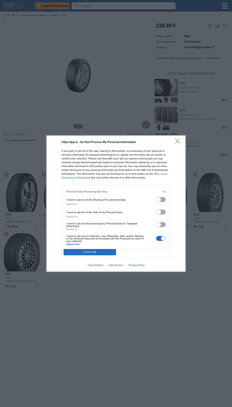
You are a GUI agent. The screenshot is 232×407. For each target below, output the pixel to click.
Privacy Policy (136, 265)
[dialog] (116, 203)
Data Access (116, 265)
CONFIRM (90, 252)
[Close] (178, 142)
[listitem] (116, 192)
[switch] (161, 199)
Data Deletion (95, 265)
